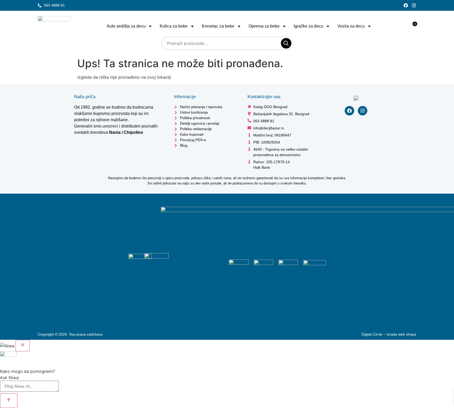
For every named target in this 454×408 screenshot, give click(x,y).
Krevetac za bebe (218, 26)
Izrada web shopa (401, 334)
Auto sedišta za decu (126, 26)
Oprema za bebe (264, 26)
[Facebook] (406, 5)
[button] (29, 391)
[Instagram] (414, 5)
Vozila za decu (351, 26)
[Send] (8, 400)
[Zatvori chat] (23, 345)
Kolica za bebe (174, 26)
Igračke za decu (308, 26)
